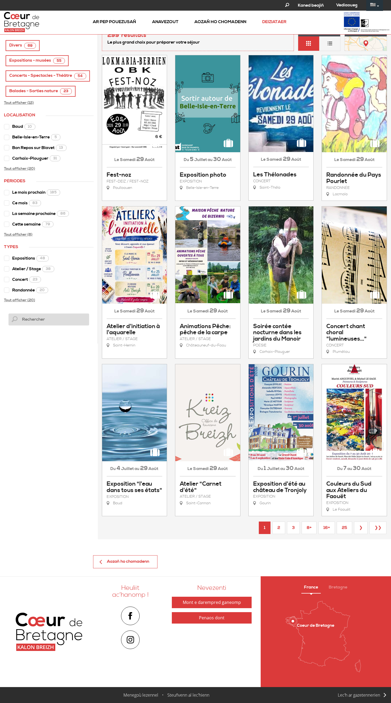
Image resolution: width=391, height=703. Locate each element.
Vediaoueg (346, 5)
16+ (326, 527)
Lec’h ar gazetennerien (359, 695)
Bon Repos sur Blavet (37, 147)
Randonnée (28, 290)
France (311, 587)
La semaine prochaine (38, 213)
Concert (25, 279)
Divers (20, 45)
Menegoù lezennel (140, 695)
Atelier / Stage (31, 269)
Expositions (28, 258)
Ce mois (25, 203)
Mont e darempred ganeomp (212, 602)
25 (344, 527)
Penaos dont (211, 618)
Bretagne (338, 587)
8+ (309, 527)
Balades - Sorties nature (38, 91)
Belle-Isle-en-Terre (34, 137)
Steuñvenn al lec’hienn (188, 695)
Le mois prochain (34, 192)
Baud (22, 126)
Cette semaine (31, 224)
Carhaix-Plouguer (34, 158)
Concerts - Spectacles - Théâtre (46, 75)
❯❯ (378, 527)
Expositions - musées (35, 60)
